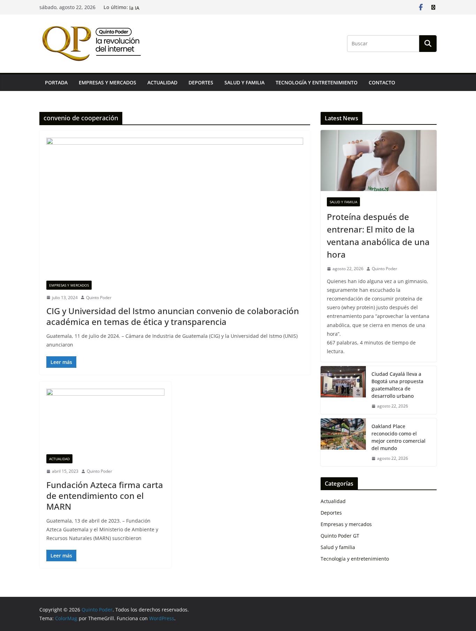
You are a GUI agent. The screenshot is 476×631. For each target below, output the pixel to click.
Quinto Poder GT (340, 535)
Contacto (382, 82)
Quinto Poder (99, 298)
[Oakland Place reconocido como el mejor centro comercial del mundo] (343, 442)
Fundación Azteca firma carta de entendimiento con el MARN (104, 495)
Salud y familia (244, 82)
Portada (56, 82)
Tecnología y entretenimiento (317, 82)
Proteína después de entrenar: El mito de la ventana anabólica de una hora (378, 235)
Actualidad (162, 82)
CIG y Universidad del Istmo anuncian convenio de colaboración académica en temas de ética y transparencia (172, 316)
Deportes (201, 82)
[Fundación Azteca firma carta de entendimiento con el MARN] (105, 421)
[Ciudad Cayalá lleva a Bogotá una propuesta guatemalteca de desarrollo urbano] (343, 390)
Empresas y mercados (107, 82)
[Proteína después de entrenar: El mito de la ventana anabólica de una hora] (379, 160)
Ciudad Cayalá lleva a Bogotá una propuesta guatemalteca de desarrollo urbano (397, 385)
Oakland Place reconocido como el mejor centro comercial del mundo (398, 437)
